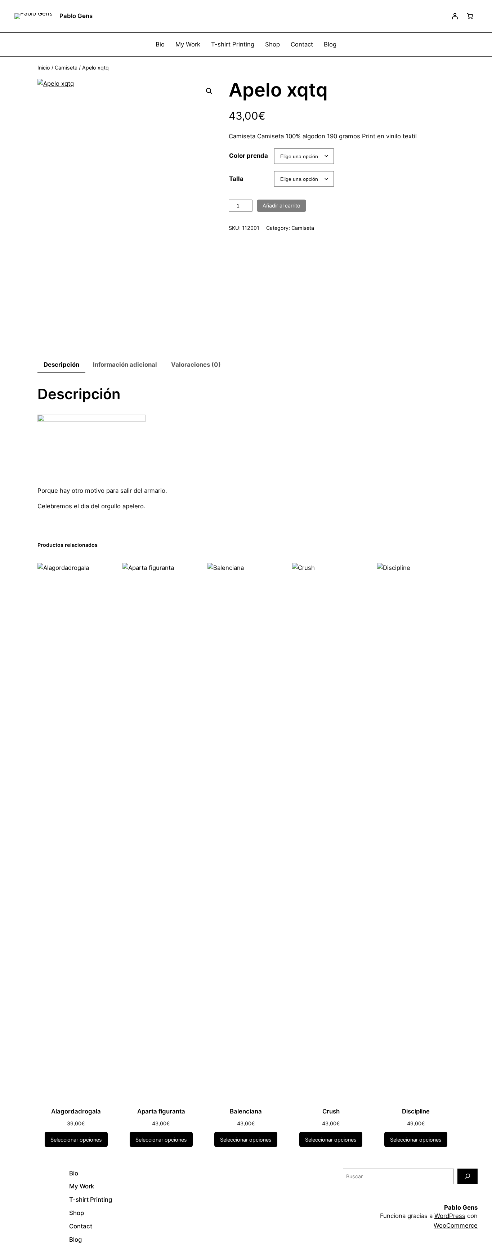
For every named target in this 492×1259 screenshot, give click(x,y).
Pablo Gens (76, 15)
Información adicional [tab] (125, 364)
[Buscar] (467, 1176)
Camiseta (66, 67)
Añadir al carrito (281, 205)
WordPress (449, 1215)
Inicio (43, 67)
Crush (331, 1111)
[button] (209, 91)
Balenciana (246, 1111)
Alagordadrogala (76, 1111)
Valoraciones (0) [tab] (196, 364)
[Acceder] (454, 16)
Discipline (416, 1111)
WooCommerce (456, 1225)
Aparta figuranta (161, 1111)
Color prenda (248, 155)
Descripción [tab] (61, 364)
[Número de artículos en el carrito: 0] (470, 16)
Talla (236, 178)
